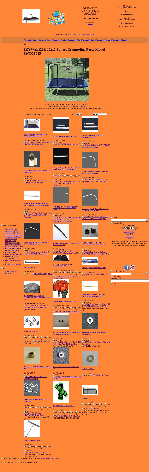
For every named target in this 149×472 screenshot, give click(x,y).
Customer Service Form (129, 232)
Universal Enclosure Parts (14, 247)
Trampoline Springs (103, 40)
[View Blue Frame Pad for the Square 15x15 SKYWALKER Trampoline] (38, 144)
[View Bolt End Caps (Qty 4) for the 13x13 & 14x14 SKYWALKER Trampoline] (67, 344)
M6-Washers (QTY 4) (88, 369)
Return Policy (90, 34)
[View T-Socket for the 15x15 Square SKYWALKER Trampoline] (38, 182)
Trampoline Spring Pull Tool (32, 440)
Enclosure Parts (44, 40)
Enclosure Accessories (13, 245)
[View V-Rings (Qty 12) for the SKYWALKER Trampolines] (38, 415)
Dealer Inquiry (129, 234)
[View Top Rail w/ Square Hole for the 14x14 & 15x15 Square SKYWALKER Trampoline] (38, 217)
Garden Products (11, 272)
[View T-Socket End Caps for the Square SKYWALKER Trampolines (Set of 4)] (96, 254)
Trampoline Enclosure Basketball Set (64, 301)
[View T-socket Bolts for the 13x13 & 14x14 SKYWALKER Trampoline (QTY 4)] (96, 306)
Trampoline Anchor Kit (31, 331)
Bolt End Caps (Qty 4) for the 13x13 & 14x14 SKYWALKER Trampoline (66, 333)
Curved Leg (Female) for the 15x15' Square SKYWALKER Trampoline (95, 209)
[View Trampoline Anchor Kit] (41, 341)
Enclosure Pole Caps (12, 243)
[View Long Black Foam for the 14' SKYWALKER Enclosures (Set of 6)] (67, 253)
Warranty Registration (129, 233)
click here (83, 106)
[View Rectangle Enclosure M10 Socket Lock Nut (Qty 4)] (67, 379)
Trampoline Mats (74, 40)
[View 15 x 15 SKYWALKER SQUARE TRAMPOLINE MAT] (67, 278)
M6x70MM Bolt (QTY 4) (31, 267)
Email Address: (116, 278)
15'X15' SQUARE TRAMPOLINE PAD (94, 268)
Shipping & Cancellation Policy (129, 229)
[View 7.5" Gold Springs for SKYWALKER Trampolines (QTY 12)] (96, 147)
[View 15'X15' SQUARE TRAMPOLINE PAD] (96, 276)
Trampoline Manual (120, 40)
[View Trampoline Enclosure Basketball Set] (66, 311)
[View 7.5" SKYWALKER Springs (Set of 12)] (67, 146)
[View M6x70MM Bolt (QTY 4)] (42, 274)
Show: (74, 114)
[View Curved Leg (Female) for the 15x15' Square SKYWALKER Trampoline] (96, 219)
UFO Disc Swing (11, 252)
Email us (90, 24)
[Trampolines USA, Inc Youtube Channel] (132, 269)
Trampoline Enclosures (13, 237)
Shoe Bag (85, 398)
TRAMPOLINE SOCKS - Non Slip (63, 406)
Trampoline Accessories (13, 235)
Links (129, 238)
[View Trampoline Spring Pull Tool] (34, 452)
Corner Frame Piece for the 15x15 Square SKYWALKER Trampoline (95, 172)
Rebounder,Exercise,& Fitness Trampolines (13, 249)
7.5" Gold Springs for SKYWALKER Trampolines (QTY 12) (93, 136)
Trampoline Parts (30, 40)
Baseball (8, 274)
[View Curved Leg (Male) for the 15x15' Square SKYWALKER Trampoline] (38, 254)
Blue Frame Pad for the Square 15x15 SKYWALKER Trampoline (35, 135)
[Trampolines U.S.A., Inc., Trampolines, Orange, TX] (129, 259)
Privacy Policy (54, 458)
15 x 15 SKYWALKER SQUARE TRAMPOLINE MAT (63, 265)
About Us (62, 34)
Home (56, 34)
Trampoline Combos (59, 40)
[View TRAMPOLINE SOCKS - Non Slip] (66, 416)
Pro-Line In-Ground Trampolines (12, 257)
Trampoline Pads (88, 40)
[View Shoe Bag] (95, 408)
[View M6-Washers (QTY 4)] (99, 375)
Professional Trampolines (14, 254)
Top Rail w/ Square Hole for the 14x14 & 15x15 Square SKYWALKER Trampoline (36, 204)
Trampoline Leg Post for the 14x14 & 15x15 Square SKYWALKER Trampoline (66, 168)
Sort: (90, 114)
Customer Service (42, 458)
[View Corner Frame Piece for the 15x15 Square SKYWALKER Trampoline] (96, 181)
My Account (80, 34)
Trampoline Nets (11, 239)
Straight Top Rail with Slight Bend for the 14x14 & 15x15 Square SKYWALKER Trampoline (65, 207)
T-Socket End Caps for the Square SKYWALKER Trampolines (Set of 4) (93, 243)
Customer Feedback (129, 237)
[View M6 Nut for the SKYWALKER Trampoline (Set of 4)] (38, 379)
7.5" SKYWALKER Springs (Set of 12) (64, 136)
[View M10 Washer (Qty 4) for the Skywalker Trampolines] (96, 344)
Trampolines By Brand (13, 233)
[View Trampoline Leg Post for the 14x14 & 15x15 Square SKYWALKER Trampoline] (67, 185)
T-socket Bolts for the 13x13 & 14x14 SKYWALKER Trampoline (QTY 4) (93, 295)
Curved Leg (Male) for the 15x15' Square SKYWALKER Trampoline (36, 243)
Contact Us (71, 34)
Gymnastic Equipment (13, 264)
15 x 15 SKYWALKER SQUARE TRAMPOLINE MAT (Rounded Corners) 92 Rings (37, 297)
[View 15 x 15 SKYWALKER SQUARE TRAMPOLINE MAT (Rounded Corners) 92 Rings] (38, 309)
